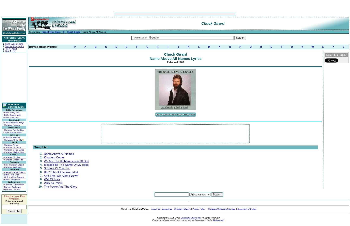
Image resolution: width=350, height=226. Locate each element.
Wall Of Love (52, 179)
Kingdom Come (54, 157)
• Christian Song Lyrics (13, 150)
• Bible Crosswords (11, 179)
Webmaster (218, 220)
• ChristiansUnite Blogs (13, 122)
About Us (155, 209)
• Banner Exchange (12, 187)
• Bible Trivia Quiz (11, 175)
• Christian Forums (11, 125)
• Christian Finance (11, 137)
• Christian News (10, 145)
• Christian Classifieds (13, 160)
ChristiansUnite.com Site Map (222, 209)
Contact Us (167, 209)
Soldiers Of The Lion (57, 168)
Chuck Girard (73, 32)
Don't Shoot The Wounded (61, 172)
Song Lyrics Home (14, 44)
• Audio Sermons (10, 117)
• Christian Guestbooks (13, 185)
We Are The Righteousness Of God (66, 161)
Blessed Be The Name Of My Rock (66, 164)
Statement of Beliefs (246, 209)
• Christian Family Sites (13, 130)
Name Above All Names (59, 153)
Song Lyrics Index (52, 32)
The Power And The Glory (60, 186)
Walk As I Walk (53, 183)
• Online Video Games (13, 177)
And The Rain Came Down (61, 175)
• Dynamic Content (11, 189)
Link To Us (10, 51)
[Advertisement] (162, 14)
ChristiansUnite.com (191, 217)
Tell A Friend (11, 49)
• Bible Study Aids (11, 112)
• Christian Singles (11, 157)
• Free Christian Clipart (13, 165)
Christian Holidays (182, 209)
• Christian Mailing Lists (13, 152)
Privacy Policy (198, 209)
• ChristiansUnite (13, 140)
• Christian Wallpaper (12, 167)
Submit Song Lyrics (14, 46)
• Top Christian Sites (12, 132)
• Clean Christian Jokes (14, 172)
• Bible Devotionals (11, 115)
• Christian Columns (12, 147)
